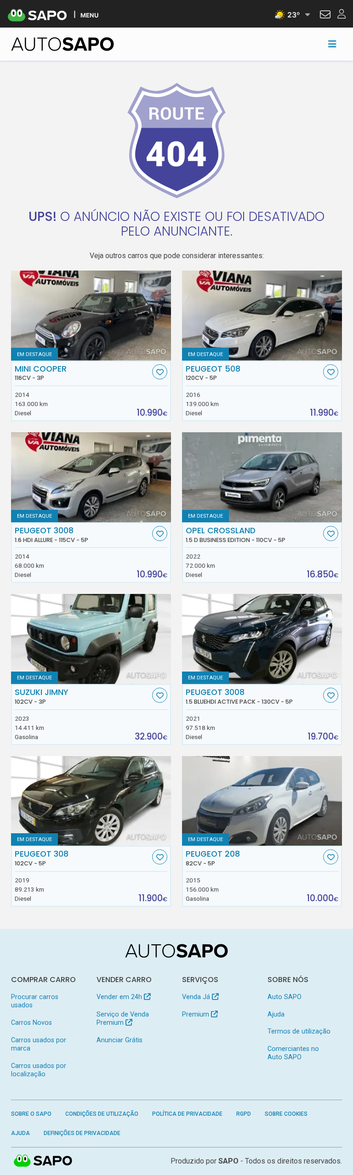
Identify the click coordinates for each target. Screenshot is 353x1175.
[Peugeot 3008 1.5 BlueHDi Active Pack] (262, 639)
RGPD (243, 1114)
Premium (196, 1014)
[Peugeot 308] (91, 801)
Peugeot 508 (213, 373)
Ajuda (276, 1014)
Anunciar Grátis (119, 1040)
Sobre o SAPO (31, 1114)
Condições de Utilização (101, 1114)
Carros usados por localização (38, 1070)
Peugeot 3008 (51, 534)
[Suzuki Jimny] (91, 639)
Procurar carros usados (34, 1001)
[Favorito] (159, 371)
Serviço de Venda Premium (123, 1019)
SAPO (43, 1161)
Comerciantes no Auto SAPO (293, 1053)
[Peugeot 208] (262, 801)
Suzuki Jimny (41, 696)
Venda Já (197, 997)
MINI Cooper (41, 373)
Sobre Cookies (286, 1114)
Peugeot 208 (213, 858)
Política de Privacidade (187, 1114)
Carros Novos (31, 1023)
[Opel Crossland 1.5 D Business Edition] (262, 477)
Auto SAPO (285, 997)
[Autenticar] (325, 15)
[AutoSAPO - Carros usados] (62, 44)
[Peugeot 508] (262, 316)
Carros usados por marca (38, 1044)
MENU (89, 14)
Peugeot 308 (41, 858)
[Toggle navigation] (332, 44)
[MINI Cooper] (91, 316)
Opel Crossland (235, 534)
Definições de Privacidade (82, 1133)
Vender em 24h (120, 997)
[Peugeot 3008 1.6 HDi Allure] (91, 477)
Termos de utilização (299, 1031)
